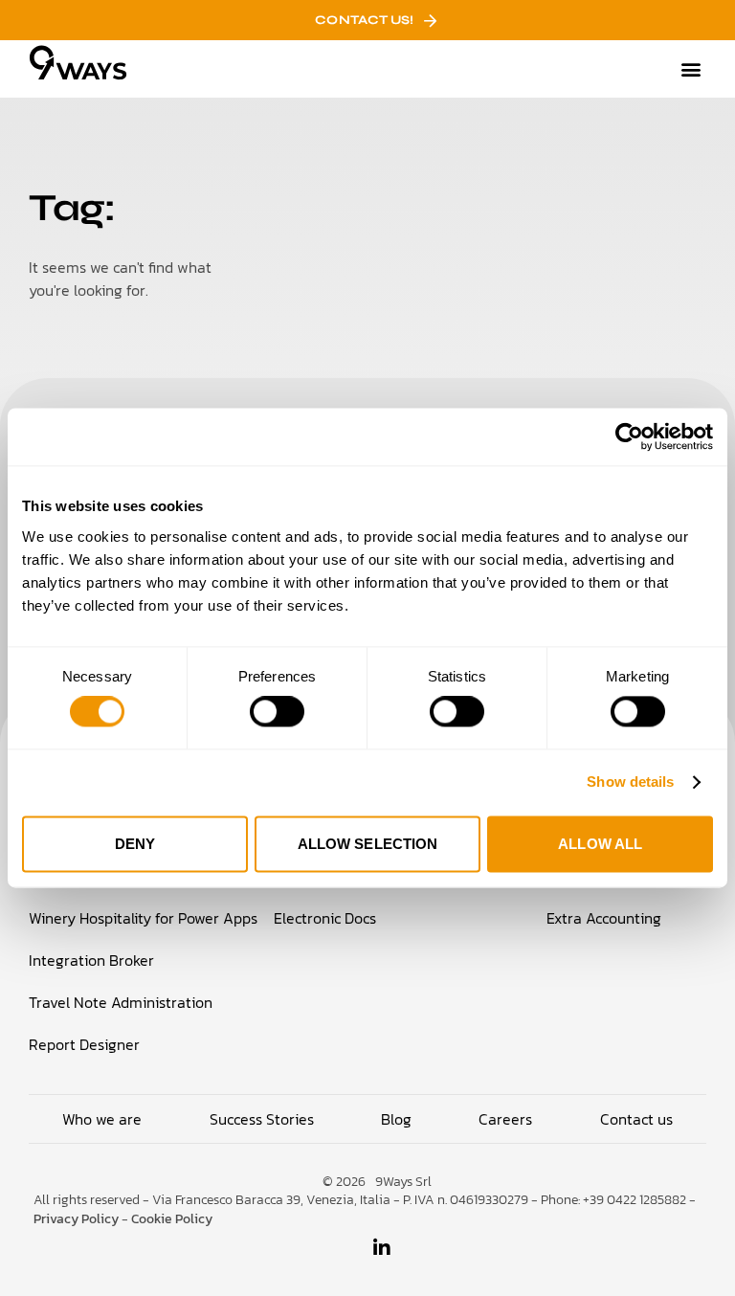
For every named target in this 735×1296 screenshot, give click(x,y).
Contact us (636, 1118)
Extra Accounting (603, 917)
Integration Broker (91, 960)
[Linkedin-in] (382, 1248)
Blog (396, 1118)
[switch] (277, 712)
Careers (505, 1118)
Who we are (102, 1118)
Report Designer (84, 1044)
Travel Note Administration (120, 1002)
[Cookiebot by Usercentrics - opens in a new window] (629, 436)
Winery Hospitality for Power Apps (143, 917)
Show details (630, 782)
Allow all (600, 844)
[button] (690, 69)
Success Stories (262, 1118)
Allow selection (368, 844)
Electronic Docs (325, 917)
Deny (135, 844)
